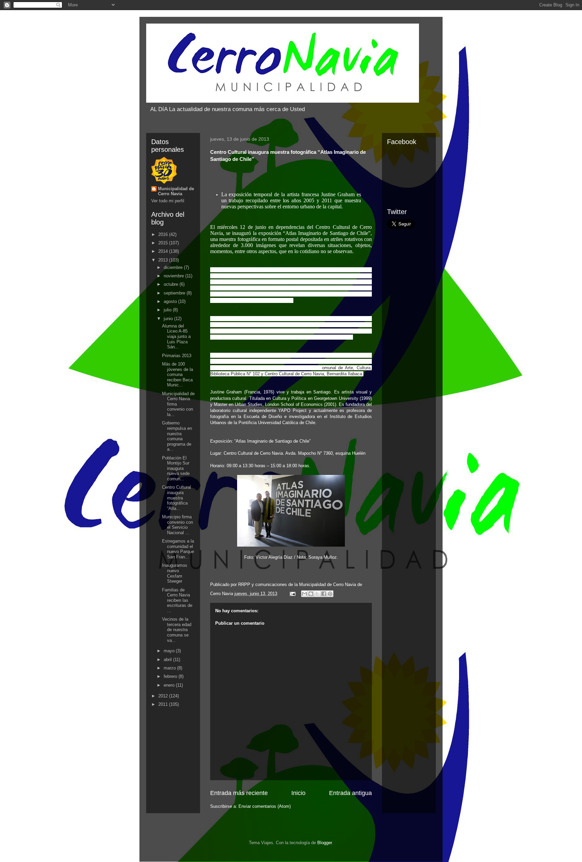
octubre (172, 284)
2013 (163, 260)
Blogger (324, 842)
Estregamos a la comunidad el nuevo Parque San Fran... (178, 549)
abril (168, 659)
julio (168, 309)
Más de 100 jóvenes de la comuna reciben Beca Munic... (177, 374)
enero (170, 685)
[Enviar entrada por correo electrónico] (292, 593)
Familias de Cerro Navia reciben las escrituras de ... (177, 600)
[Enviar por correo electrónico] (304, 593)
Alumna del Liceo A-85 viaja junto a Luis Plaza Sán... (176, 336)
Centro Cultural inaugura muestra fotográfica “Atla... (176, 498)
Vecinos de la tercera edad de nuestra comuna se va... (176, 630)
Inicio (298, 793)
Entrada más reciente (239, 793)
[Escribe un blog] (311, 593)
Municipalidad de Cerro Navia (176, 191)
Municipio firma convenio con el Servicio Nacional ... (177, 524)
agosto (171, 301)
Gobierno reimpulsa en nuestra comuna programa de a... (177, 436)
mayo (170, 650)
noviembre (174, 275)
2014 (163, 251)
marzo (170, 667)
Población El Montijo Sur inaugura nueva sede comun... (176, 468)
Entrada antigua (350, 793)
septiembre (175, 293)
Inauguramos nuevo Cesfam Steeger (174, 573)
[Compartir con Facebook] (323, 593)
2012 (163, 695)
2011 (163, 704)
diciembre (174, 267)
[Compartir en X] (317, 593)
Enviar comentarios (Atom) (264, 806)
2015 (163, 242)
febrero (171, 676)
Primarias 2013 (176, 355)
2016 (163, 234)
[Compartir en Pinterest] (330, 593)
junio (169, 318)
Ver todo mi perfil (167, 200)
